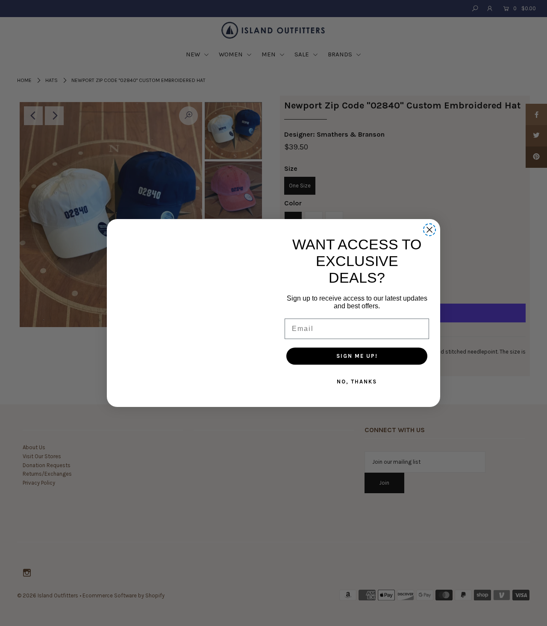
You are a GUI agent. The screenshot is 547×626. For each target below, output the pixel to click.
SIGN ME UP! (357, 356)
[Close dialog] (429, 229)
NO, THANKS (357, 381)
